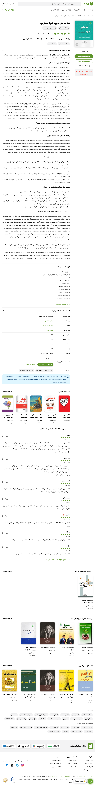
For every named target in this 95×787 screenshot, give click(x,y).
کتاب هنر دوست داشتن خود (65, 416)
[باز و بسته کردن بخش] (3, 50)
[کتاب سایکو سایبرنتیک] (21, 403)
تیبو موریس (52, 420)
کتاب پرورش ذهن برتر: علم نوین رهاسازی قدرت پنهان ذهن (8, 416)
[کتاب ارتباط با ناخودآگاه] (47, 633)
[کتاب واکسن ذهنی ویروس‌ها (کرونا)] (28, 633)
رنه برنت (39, 420)
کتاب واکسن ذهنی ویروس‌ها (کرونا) (30, 648)
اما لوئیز (71, 700)
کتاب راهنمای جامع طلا (10, 694)
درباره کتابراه (89, 760)
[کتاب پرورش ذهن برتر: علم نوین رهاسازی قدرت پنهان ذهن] (7, 403)
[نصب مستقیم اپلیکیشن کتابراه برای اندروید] (53, 746)
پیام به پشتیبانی (72, 760)
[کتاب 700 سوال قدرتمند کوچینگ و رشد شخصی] (66, 680)
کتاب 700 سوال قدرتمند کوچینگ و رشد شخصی (67, 696)
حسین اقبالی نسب (47, 325)
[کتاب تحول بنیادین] (85, 633)
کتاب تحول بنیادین (87, 647)
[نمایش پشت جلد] (77, 44)
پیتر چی (72, 653)
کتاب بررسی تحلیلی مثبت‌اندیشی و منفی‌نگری (87, 601)
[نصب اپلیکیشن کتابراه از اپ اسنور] (24, 746)
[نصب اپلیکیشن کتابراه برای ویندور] (9, 746)
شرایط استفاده (89, 763)
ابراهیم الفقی (49, 321)
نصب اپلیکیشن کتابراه (85, 777)
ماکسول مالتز (23, 420)
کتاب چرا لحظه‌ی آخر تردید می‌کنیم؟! (36, 416)
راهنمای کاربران (72, 763)
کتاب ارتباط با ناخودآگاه (48, 647)
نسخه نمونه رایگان (84, 61)
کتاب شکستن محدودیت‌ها (52, 416)
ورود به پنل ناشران (55, 763)
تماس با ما (74, 767)
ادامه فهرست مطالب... (63, 304)
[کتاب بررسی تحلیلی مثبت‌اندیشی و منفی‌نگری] (85, 586)
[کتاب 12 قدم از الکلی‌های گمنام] (85, 680)
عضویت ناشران (56, 760)
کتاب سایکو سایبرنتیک (24, 416)
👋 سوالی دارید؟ (80, 781)
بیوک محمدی (66, 420)
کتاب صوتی (67, 777)
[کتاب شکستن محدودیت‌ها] (50, 403)
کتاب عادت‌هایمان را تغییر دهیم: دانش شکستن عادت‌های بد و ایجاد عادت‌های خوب (29, 696)
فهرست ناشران (56, 767)
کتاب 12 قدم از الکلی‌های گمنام (86, 696)
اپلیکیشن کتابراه (7, 10)
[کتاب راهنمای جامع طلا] (9, 680)
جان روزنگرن (89, 700)
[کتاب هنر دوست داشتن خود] (64, 403)
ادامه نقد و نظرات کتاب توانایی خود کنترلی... (56, 560)
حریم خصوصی (89, 767)
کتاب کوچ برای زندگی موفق (68, 648)
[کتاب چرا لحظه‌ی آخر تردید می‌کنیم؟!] (36, 403)
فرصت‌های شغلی (88, 770)
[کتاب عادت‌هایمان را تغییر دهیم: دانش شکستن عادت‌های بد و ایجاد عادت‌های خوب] (28, 680)
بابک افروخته (13, 698)
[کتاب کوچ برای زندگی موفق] (66, 633)
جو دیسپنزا (52, 650)
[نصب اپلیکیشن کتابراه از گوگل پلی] (38, 746)
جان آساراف (10, 420)
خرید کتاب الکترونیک (84, 56)
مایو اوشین (33, 700)
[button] (84, 34)
